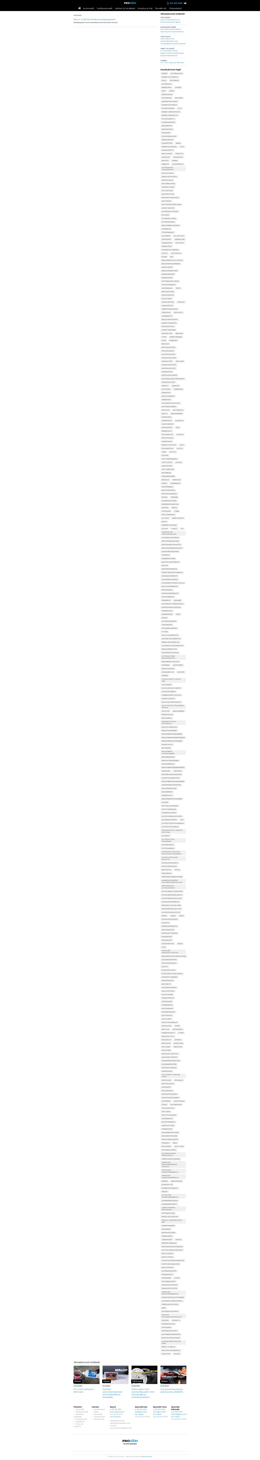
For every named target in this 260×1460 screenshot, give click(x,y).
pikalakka (166, 133)
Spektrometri (167, 981)
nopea (174, 508)
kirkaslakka (167, 94)
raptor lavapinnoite (170, 562)
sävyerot (178, 771)
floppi (177, 1278)
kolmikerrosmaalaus (171, 1061)
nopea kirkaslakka (170, 1139)
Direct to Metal (168, 1347)
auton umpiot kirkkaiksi (172, 891)
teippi (178, 288)
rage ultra (178, 1043)
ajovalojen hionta (170, 863)
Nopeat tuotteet (169, 445)
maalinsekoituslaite (170, 662)
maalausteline (168, 292)
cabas (164, 1105)
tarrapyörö (167, 1240)
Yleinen (163, 60)
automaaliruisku (169, 621)
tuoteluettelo (168, 1108)
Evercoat (166, 157)
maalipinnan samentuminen (173, 738)
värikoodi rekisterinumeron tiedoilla (169, 1164)
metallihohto (168, 1267)
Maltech (165, 344)
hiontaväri (166, 1026)
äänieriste (166, 600)
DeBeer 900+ (167, 87)
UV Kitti (173, 452)
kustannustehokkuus (171, 1334)
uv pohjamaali (168, 848)
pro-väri (180, 361)
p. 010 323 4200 (159, 1409)
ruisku (164, 618)
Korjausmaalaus (169, 136)
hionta (178, 1240)
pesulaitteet (167, 361)
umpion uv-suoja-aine (171, 905)
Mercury (179, 333)
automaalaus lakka (170, 281)
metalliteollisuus (169, 375)
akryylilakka (167, 180)
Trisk (164, 452)
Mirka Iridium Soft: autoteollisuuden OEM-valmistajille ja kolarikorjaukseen (173, 41)
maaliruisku (167, 126)
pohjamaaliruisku (169, 628)
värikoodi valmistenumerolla (170, 1177)
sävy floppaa (167, 1257)
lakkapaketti (167, 306)
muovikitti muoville (170, 198)
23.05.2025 (136, 1386)
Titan (164, 337)
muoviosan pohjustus (171, 545)
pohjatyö (166, 1354)
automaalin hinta (169, 820)
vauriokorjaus (168, 1324)
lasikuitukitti (167, 150)
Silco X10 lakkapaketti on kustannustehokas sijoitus (170, 21)
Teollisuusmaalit (104, 8)
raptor (165, 566)
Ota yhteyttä (115, 1417)
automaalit (167, 84)
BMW (164, 1308)
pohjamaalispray (169, 988)
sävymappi (166, 1087)
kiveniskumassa (168, 1012)
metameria (166, 748)
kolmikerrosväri (169, 1064)
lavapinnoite (177, 164)
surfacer (176, 480)
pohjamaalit (167, 1119)
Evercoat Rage (168, 1126)
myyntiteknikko (168, 1122)
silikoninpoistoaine (170, 1133)
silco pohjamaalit (170, 1022)
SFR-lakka (166, 1112)
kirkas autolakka (169, 177)
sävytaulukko (168, 1084)
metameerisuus (168, 757)
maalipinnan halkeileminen (173, 781)
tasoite (177, 1354)
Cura (164, 340)
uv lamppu (166, 236)
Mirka (178, 143)
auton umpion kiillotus (172, 898)
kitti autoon (167, 191)
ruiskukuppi (167, 937)
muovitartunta (168, 490)
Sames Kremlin (176, 337)
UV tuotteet (179, 236)
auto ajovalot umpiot (171, 688)
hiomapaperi (167, 278)
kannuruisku (167, 614)
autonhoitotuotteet (171, 403)
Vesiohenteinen (168, 476)
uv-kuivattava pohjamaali (168, 840)
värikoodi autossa (170, 1304)
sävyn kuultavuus (169, 1285)
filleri (164, 257)
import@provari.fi (117, 1412)
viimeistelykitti (168, 1033)
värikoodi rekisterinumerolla (170, 1293)
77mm (176, 511)
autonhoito (178, 410)
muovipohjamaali (169, 494)
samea (173, 916)
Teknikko (166, 1143)
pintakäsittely (168, 326)
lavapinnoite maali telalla (173, 583)
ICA (182, 529)
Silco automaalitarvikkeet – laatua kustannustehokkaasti (172, 30)
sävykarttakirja (169, 1068)
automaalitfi (167, 434)
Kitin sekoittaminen (170, 250)
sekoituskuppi (168, 295)
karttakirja (179, 1101)
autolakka (166, 201)
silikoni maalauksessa (171, 785)
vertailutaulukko (169, 1094)
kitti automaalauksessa (172, 1250)
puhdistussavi (168, 998)
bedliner (177, 600)
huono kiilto (167, 745)
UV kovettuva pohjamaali (173, 823)
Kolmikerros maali (170, 1201)
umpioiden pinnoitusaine (172, 877)
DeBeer (164, 73)
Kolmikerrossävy (169, 1204)
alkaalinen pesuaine (170, 552)
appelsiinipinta (168, 764)
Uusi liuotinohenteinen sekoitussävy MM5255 (171, 1390)
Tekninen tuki (99, 1419)
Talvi (182, 445)
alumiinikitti (167, 316)
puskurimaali (167, 487)
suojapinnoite (168, 597)
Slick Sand (166, 1050)
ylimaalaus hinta (169, 813)
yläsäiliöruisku (168, 122)
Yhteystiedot (175, 8)
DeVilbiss (179, 98)
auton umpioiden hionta (172, 895)
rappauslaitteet (169, 368)
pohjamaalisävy (169, 1281)
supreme (174, 497)
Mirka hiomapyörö (170, 271)
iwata (180, 944)
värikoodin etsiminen (171, 1159)
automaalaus (177, 73)
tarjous (181, 302)
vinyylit (165, 386)
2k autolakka (167, 173)
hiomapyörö (167, 143)
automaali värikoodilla (172, 1301)
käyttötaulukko (169, 1115)
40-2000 (165, 518)
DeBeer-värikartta (170, 115)
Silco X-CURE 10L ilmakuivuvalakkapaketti (94, 19)
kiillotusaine (167, 995)
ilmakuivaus (167, 1071)
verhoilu (175, 386)
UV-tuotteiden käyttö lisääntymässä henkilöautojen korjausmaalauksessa (172, 53)
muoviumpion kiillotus (171, 909)
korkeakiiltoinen (169, 501)
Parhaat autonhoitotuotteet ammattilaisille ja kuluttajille (112, 1393)
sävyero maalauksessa (172, 774)
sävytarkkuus (168, 930)
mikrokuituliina (168, 1233)
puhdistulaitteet (169, 358)
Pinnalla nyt (160, 8)
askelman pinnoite (169, 576)
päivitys (180, 434)
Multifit (165, 161)
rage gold (166, 1043)
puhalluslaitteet (169, 365)
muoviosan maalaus (170, 541)
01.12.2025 (106, 1386)
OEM (177, 428)
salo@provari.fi (141, 1412)
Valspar (165, 1320)
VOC (182, 820)
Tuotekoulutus (99, 1417)
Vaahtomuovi (167, 424)
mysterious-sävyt (170, 1331)
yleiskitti (176, 1320)
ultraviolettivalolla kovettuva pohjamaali (171, 853)
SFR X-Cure (179, 1146)
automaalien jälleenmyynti (168, 169)
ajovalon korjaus (170, 919)
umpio (164, 916)
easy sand (166, 1047)
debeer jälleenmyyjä (170, 642)
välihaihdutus (168, 672)
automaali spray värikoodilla (169, 1154)
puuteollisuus (168, 351)
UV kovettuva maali (170, 827)
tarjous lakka (168, 187)
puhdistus (166, 393)
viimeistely (166, 400)
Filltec (180, 448)
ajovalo (165, 923)
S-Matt (174, 529)
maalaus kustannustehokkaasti (172, 1316)
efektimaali (167, 873)
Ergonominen (176, 414)
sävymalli (178, 1080)
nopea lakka (167, 267)
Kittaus (165, 455)
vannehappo (167, 243)
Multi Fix (165, 1029)
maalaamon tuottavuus (172, 260)
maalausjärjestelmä (171, 1338)
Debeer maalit (167, 140)
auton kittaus (168, 194)
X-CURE (165, 632)
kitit (182, 147)
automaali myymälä (170, 538)
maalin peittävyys (169, 1288)
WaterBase (166, 473)
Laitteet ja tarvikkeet (125, 8)
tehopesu (166, 555)
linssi (181, 916)
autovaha (166, 389)
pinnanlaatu (167, 795)
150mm (174, 161)
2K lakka (165, 215)
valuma (165, 802)
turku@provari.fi (159, 1412)
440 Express (178, 1029)
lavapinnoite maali (170, 579)
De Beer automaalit (170, 1188)
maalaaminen (178, 711)
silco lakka (167, 299)
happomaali (167, 718)
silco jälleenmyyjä (170, 635)
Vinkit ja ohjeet (167, 48)
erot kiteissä (167, 1254)
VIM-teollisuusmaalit (171, 1350)
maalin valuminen (169, 731)
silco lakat (167, 1019)
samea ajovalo (168, 699)
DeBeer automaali (169, 147)
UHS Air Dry (166, 1146)
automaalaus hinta (170, 1311)
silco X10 (165, 711)
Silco (164, 80)
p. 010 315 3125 (176, 1412)
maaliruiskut (167, 129)
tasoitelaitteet (168, 382)
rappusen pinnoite (169, 569)
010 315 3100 (176, 3)
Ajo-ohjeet (139, 1414)
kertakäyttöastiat (170, 1054)
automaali (174, 80)
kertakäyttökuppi (170, 933)
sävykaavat (167, 940)
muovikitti (166, 984)
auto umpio (167, 685)
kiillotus (166, 410)
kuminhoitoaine (168, 559)
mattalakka (167, 154)
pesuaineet (166, 1229)
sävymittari (167, 333)
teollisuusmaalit (169, 963)
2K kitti (165, 967)
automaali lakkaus (170, 211)
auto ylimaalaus (169, 809)
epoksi (164, 497)
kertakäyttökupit (170, 1057)
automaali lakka (169, 218)
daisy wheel (178, 665)
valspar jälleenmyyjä (171, 639)
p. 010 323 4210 (140, 1409)
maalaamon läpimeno (171, 264)
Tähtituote (165, 36)
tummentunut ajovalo (171, 695)
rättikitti (180, 243)
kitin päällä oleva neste (172, 974)
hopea (164, 483)
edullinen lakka (168, 184)
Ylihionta (179, 421)
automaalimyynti (169, 960)
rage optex (166, 870)
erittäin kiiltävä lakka (171, 204)
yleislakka (166, 511)
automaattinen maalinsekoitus (168, 657)
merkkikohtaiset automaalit (169, 723)
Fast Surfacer (168, 469)
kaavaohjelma (168, 108)
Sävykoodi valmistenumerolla (170, 1171)
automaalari (176, 1105)
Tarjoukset (165, 17)
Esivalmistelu (167, 448)
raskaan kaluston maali (172, 1247)
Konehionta (167, 421)
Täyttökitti (176, 253)
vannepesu (178, 389)
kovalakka (166, 1327)
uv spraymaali (168, 845)
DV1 (171, 257)
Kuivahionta (167, 428)
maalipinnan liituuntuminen (168, 752)
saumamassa (167, 1005)
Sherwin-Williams (169, 525)
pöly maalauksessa (170, 806)
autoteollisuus (168, 354)
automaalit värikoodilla (173, 604)
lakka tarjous (168, 208)
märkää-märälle (169, 1243)
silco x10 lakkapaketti (171, 702)
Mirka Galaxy (178, 518)
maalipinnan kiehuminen (172, 734)
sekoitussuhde (168, 669)
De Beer (178, 87)
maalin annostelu (169, 649)
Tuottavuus (167, 462)
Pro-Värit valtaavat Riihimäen (172, 63)
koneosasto (167, 372)
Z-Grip (181, 1033)
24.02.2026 (78, 1386)
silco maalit (167, 1015)
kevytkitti (178, 313)
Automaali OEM (168, 1213)
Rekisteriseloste (146, 1457)
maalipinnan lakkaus (171, 225)
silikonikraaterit (169, 788)
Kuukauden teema (168, 27)
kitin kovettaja (168, 970)
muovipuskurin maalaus (172, 548)
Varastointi (167, 441)
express (178, 1040)
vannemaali (175, 483)
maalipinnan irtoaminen (172, 799)
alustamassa (167, 1009)
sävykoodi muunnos (170, 1098)
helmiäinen (166, 1278)
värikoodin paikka (170, 309)
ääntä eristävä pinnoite (172, 573)
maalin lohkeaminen (170, 761)
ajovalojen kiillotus (171, 912)
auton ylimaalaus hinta (172, 816)
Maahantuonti (99, 1409)
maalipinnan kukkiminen (172, 741)
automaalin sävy (169, 1271)
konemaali (166, 229)
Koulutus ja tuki (145, 8)
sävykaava (166, 239)
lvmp (178, 614)
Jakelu (96, 1412)
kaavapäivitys (168, 944)
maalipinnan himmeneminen (173, 767)
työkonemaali (168, 232)
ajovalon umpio (169, 692)
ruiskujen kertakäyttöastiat (170, 952)
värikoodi (166, 313)
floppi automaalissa (170, 1264)
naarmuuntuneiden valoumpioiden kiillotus (172, 881)
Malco (164, 414)
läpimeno (166, 665)
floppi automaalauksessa (173, 1261)
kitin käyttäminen (169, 977)
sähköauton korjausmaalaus (169, 533)
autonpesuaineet (169, 407)
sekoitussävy (167, 438)
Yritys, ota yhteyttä (78, 1425)
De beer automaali (169, 105)
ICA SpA (165, 529)
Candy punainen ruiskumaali (168, 1209)
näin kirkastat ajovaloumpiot (168, 887)
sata (164, 947)
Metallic (165, 480)
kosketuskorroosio (170, 778)
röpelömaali (167, 590)
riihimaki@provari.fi (178, 1414)
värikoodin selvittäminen (173, 1297)
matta (164, 522)
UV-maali (165, 836)
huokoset (166, 771)
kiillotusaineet (168, 396)
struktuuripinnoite (170, 593)
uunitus (165, 508)
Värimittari (180, 239)
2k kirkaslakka (168, 222)
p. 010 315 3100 (115, 1409)
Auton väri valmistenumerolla (170, 1196)
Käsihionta (166, 417)
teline (177, 1026)
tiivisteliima (167, 1002)
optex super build (169, 866)
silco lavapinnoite (170, 586)
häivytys (179, 154)
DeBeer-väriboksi (169, 323)
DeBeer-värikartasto (171, 112)
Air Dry (165, 1192)
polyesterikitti (168, 119)
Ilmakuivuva (167, 466)
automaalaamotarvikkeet (173, 379)
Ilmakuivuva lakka (170, 101)
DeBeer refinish (168, 274)
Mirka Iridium (176, 1181)
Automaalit (88, 8)
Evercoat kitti (168, 1036)
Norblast (173, 340)
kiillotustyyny (168, 991)
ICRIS (164, 91)
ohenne (165, 676)
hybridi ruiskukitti (170, 926)
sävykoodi (166, 1080)
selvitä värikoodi (169, 727)
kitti (180, 108)
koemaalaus (167, 1129)
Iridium (165, 1181)
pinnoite (165, 164)
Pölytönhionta (168, 515)
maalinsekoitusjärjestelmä (174, 956)
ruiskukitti (166, 1040)
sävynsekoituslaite (170, 653)
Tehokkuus (178, 157)
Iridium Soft (167, 431)
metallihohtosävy (170, 319)
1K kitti (165, 253)
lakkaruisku (167, 625)
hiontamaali (167, 288)
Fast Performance (169, 459)
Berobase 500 (167, 715)
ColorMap (166, 1101)
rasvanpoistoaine (169, 1136)
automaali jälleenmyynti (172, 646)
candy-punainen (169, 330)
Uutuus (179, 462)
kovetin (180, 672)
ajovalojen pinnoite (170, 902)
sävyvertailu (167, 1091)
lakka (171, 91)
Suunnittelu (98, 1414)
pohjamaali (167, 98)
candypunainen (168, 1226)
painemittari (167, 611)
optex (177, 870)
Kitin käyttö (167, 1185)
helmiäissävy (167, 1274)
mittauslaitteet (169, 347)
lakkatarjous (168, 302)
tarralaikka (167, 1236)
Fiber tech (178, 1047)
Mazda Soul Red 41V (170, 1217)
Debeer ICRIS (167, 246)
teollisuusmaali (169, 285)
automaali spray (169, 1150)
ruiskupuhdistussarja (171, 607)
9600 (175, 1143)
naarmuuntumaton (170, 504)
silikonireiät (167, 792)
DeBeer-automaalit (170, 77)
